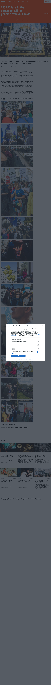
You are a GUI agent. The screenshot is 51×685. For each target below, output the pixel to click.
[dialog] (25, 342)
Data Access (25, 359)
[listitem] (25, 339)
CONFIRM (18, 355)
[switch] (38, 341)
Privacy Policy (31, 359)
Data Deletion (20, 359)
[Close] (43, 326)
